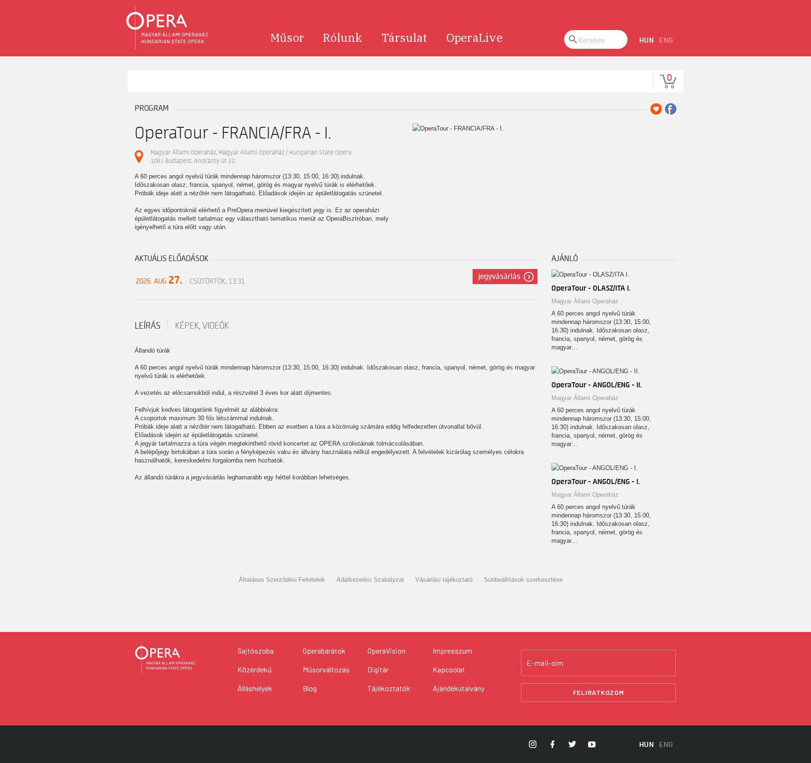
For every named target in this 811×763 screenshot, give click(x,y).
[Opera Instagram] (532, 744)
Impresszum (452, 650)
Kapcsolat (449, 669)
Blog (310, 688)
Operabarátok (324, 650)
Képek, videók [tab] (202, 326)
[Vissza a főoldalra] (167, 27)
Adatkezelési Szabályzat (370, 579)
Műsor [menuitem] (287, 37)
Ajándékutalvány (458, 688)
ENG (666, 39)
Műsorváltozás (326, 669)
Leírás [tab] (148, 326)
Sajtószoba (255, 650)
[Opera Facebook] (552, 744)
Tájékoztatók (388, 688)
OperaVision (386, 650)
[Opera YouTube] (591, 744)
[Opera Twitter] (572, 744)
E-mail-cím (545, 663)
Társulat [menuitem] (405, 37)
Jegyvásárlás (499, 276)
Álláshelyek (254, 688)
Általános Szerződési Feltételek (282, 579)
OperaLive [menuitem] (474, 37)
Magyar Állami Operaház (585, 301)
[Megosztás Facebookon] (670, 109)
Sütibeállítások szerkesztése (523, 579)
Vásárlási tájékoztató (444, 579)
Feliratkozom (598, 692)
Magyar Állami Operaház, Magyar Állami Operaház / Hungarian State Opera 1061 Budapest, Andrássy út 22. (251, 156)
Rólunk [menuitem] (343, 37)
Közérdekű (254, 669)
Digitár (378, 669)
